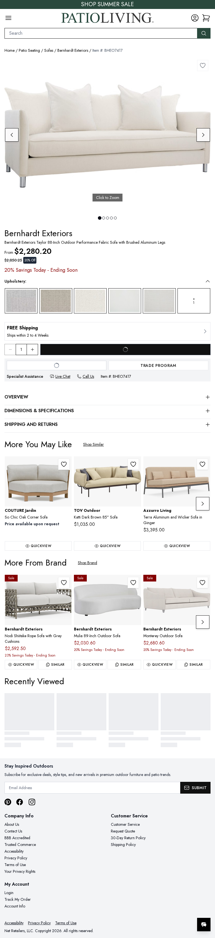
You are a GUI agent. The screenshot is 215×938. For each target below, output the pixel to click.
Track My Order (17, 899)
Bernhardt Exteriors (72, 50)
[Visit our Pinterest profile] (7, 802)
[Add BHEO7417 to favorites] (202, 65)
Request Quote (123, 831)
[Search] (204, 33)
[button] (206, 17)
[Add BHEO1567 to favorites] (133, 582)
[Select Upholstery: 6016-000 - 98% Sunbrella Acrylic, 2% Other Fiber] (159, 301)
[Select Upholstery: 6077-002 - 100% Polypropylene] (90, 301)
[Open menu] (8, 18)
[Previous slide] (11, 135)
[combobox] (101, 33)
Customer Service (125, 824)
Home (9, 50)
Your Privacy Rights (19, 871)
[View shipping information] (107, 331)
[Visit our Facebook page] (20, 802)
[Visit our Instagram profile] (32, 802)
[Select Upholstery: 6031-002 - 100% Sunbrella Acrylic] (124, 301)
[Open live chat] (204, 924)
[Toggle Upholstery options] (208, 281)
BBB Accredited (17, 838)
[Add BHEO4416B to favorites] (63, 582)
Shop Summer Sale (107, 4)
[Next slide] (203, 135)
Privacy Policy (15, 858)
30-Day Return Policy (128, 838)
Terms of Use (15, 864)
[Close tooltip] (206, 907)
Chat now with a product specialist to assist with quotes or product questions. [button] (164, 910)
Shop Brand (87, 563)
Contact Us (13, 831)
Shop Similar (93, 444)
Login (8, 892)
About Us (11, 824)
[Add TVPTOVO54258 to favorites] (133, 464)
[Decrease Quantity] (10, 349)
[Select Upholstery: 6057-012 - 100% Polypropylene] (55, 301)
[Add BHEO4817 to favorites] (202, 582)
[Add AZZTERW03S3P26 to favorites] (202, 464)
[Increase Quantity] (32, 349)
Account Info (14, 906)
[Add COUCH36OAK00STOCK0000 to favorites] (63, 464)
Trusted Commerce (20, 844)
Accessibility (14, 851)
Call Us (88, 376)
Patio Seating (29, 50)
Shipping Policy (123, 844)
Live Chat (62, 376)
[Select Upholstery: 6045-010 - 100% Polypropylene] (21, 301)
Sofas (48, 50)
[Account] (194, 17)
